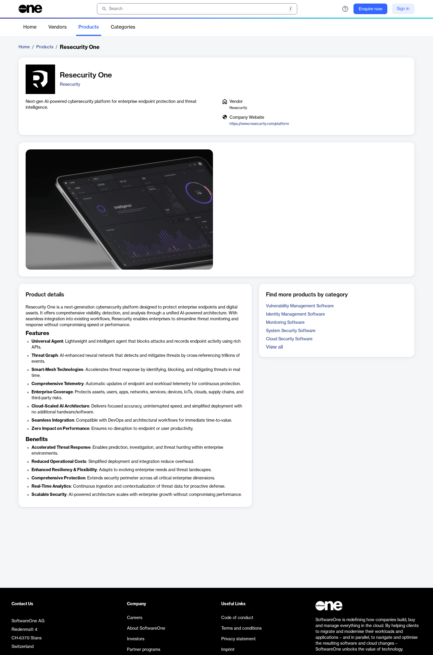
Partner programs (143, 650)
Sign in (403, 9)
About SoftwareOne (146, 628)
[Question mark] (345, 9)
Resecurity (70, 85)
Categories (123, 27)
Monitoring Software (285, 323)
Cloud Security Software (289, 339)
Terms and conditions (241, 628)
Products (88, 27)
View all (274, 347)
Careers (134, 618)
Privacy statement (238, 639)
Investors (135, 639)
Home (30, 27)
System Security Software (290, 331)
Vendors (57, 27)
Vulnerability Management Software (300, 306)
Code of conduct (237, 618)
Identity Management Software (295, 314)
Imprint (227, 650)
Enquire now (370, 9)
